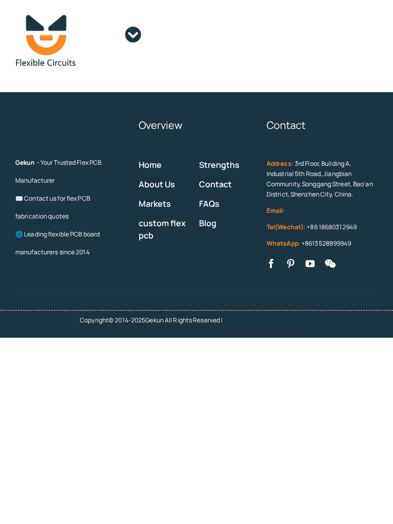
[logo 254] (45, 13)
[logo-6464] (31, 122)
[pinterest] (290, 263)
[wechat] (330, 263)
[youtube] (310, 263)
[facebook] (271, 263)
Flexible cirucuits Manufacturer (268, 320)
